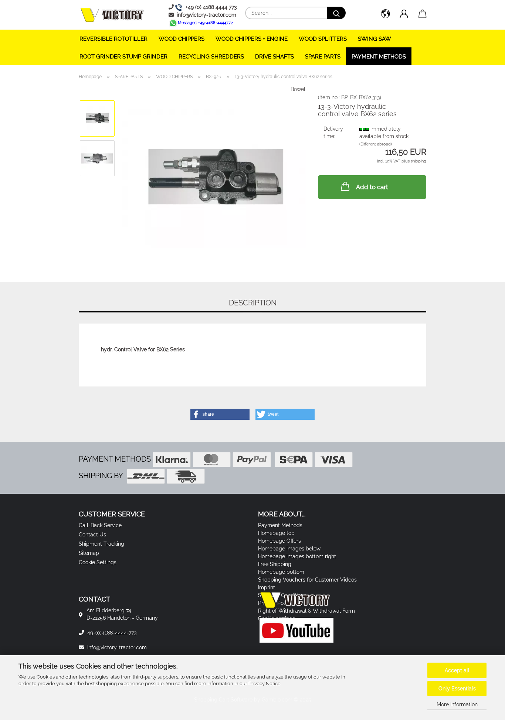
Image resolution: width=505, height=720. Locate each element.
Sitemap (89, 553)
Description (253, 302)
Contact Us (92, 535)
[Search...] (336, 13)
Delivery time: (333, 132)
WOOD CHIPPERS (181, 39)
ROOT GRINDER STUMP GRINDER (123, 56)
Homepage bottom (281, 572)
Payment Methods (379, 56)
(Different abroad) (375, 144)
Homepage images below (289, 549)
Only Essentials (457, 688)
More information (457, 704)
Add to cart (372, 187)
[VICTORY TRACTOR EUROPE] (115, 15)
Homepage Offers (279, 541)
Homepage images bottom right (297, 556)
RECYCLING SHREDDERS (211, 56)
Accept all (457, 670)
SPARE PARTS (322, 56)
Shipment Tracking (101, 544)
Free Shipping (274, 564)
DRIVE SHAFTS (274, 56)
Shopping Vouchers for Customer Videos (307, 580)
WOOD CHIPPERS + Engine (252, 39)
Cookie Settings (97, 562)
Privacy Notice (264, 683)
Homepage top (276, 533)
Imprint (266, 587)
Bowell (299, 89)
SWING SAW (374, 39)
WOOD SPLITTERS (323, 39)
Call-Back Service (100, 525)
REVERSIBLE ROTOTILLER (113, 39)
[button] (385, 15)
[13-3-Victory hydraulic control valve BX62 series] (214, 178)
